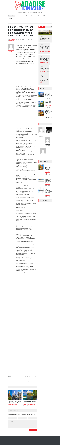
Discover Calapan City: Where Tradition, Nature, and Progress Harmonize (48, 167)
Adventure (23, 15)
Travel (16, 404)
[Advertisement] (26, 76)
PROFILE (10, 51)
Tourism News (11, 15)
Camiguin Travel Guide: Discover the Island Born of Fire (48, 102)
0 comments (11, 40)
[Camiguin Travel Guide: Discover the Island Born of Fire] (30, 395)
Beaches (17, 15)
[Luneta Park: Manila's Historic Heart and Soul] (45, 32)
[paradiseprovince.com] (30, 9)
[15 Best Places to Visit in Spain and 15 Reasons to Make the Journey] (15, 395)
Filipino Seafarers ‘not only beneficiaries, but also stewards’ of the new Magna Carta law (20, 31)
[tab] (41, 27)
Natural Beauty (39, 15)
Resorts (27, 15)
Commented (49, 26)
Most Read (41, 26)
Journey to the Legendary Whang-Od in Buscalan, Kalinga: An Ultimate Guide (44, 59)
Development (11, 18)
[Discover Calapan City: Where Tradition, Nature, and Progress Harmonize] (41, 167)
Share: (9, 376)
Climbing (32, 15)
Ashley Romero (47, 144)
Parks (44, 15)
